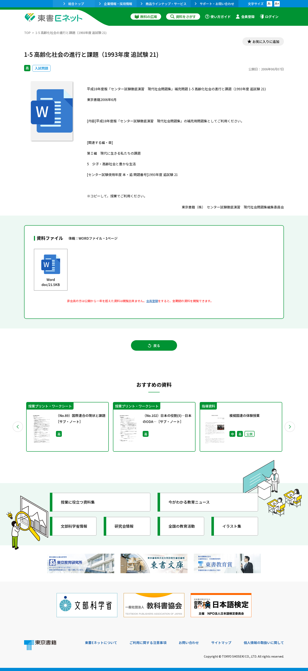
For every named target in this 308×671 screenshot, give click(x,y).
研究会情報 (124, 526)
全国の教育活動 (181, 526)
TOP (27, 32)
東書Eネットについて (101, 642)
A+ (277, 3)
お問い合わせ (189, 642)
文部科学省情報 (74, 526)
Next (290, 426)
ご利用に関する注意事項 (147, 642)
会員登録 (248, 16)
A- (269, 3)
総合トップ (76, 3)
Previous (18, 426)
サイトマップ (221, 642)
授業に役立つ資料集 (78, 502)
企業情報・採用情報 (118, 3)
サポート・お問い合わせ (217, 3)
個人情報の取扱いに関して (264, 642)
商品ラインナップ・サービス (166, 3)
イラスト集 (231, 526)
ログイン (271, 16)
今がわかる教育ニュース (189, 502)
